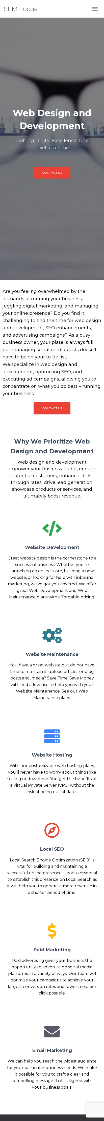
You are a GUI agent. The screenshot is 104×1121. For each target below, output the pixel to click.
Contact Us (52, 172)
